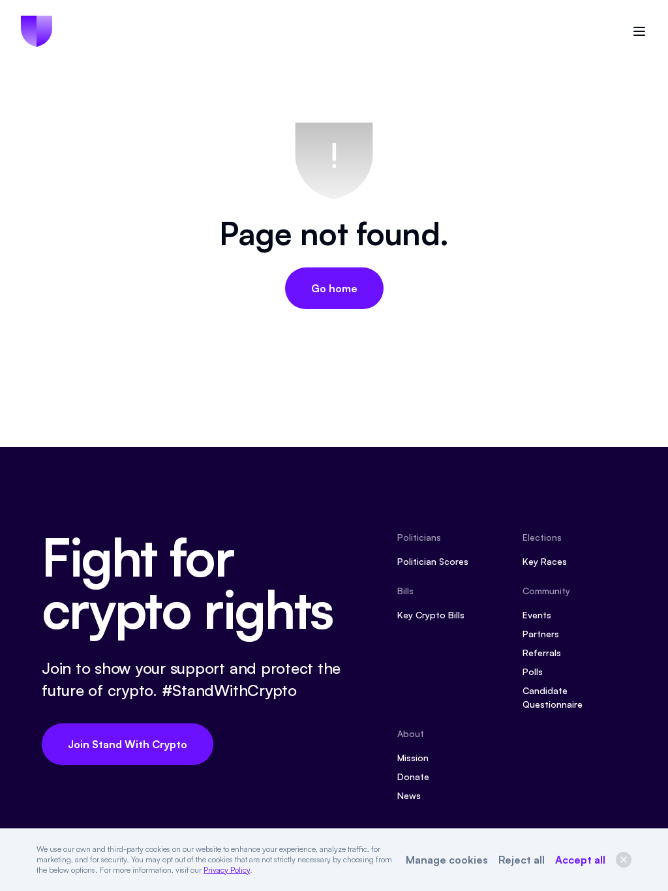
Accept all (580, 859)
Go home (334, 288)
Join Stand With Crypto (127, 744)
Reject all (521, 859)
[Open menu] (639, 31)
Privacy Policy (227, 870)
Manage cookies (447, 859)
